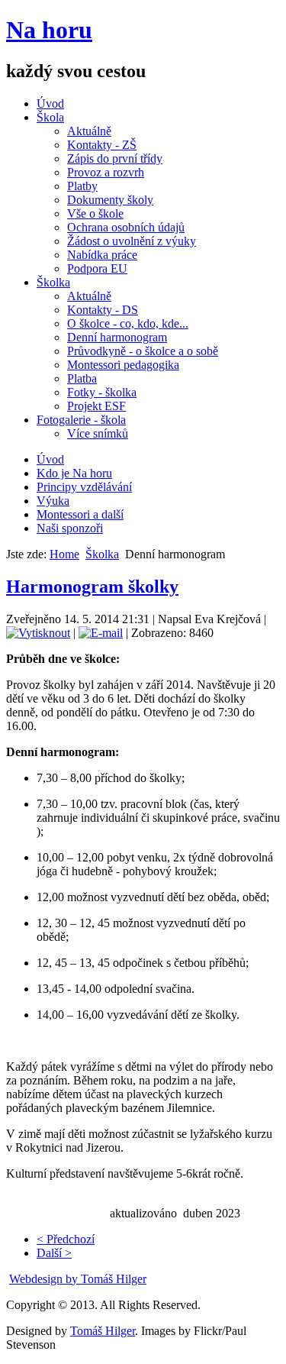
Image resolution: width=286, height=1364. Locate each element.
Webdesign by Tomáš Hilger (77, 1278)
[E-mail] (101, 632)
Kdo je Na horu (74, 473)
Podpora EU (97, 268)
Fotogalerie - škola (81, 419)
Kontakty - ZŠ (102, 144)
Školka (53, 282)
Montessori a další (80, 514)
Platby (82, 185)
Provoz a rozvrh (105, 172)
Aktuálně (89, 130)
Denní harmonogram (117, 337)
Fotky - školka (102, 392)
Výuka (53, 500)
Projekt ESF (96, 405)
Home (64, 554)
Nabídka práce (102, 254)
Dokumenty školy (110, 199)
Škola (50, 117)
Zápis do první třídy (114, 158)
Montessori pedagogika (123, 364)
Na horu (49, 30)
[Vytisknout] (38, 632)
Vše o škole (95, 213)
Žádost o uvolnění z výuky (131, 240)
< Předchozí (66, 1239)
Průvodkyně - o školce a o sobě (142, 350)
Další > (54, 1252)
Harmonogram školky (92, 586)
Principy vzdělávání (84, 486)
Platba (82, 378)
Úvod (50, 103)
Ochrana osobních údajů (126, 227)
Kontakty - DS (102, 309)
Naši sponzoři (70, 528)
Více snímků (97, 433)
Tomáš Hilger (102, 1330)
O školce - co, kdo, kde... (127, 323)
